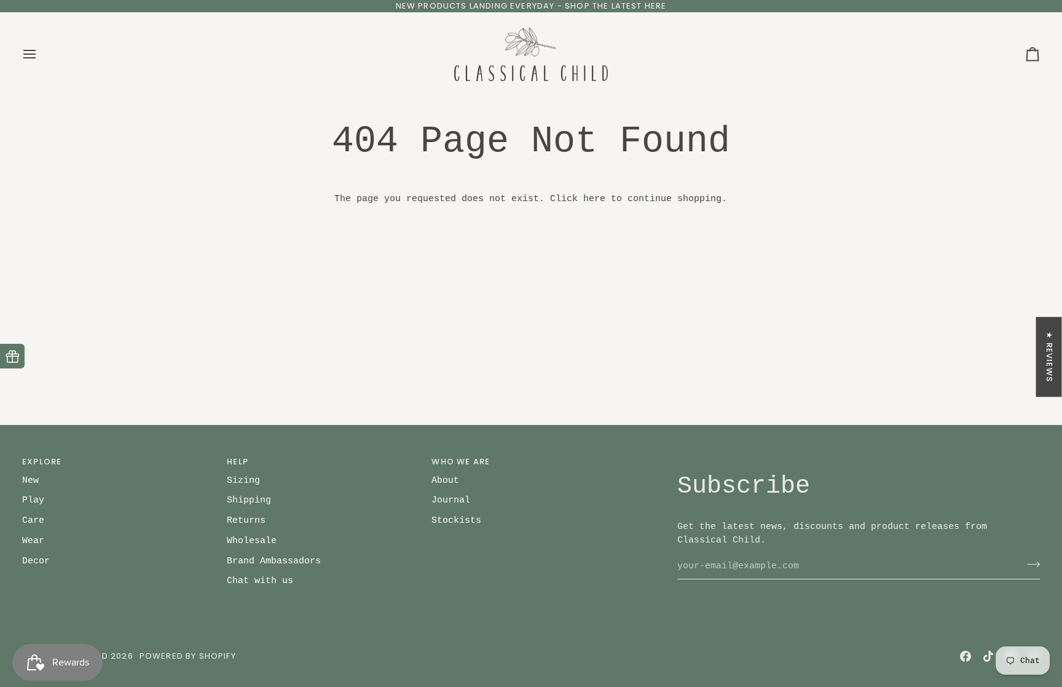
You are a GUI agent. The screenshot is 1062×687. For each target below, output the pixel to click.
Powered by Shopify (188, 656)
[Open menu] (40, 54)
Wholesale (252, 541)
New (30, 480)
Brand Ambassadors (274, 561)
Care (33, 520)
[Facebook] (965, 656)
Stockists (456, 520)
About (445, 480)
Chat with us (260, 581)
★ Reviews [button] (1049, 357)
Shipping (249, 500)
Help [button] (237, 461)
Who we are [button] (460, 461)
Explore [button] (41, 461)
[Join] (1030, 564)
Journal (450, 500)
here (594, 199)
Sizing (243, 480)
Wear (33, 541)
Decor (36, 561)
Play (33, 500)
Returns (246, 520)
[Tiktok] (988, 656)
